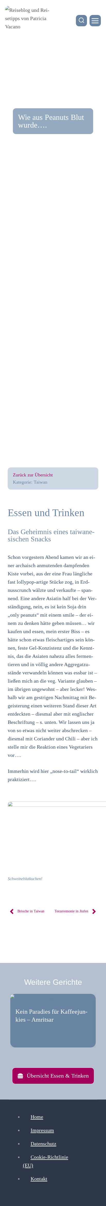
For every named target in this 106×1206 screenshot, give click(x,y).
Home (37, 1117)
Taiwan (40, 482)
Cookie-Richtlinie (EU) (45, 1161)
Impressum (42, 1130)
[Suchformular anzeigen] (81, 20)
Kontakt (39, 1179)
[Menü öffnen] (95, 20)
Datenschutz (43, 1143)
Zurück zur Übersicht (33, 474)
